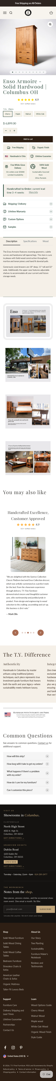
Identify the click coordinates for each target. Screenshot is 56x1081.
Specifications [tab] (30, 241)
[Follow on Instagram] (13, 1047)
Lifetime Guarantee (12, 1019)
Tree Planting (37, 943)
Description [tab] (11, 241)
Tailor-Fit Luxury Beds (13, 989)
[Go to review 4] (31, 632)
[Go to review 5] (33, 632)
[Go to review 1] (22, 632)
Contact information (27, 1072)
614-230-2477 (41, 874)
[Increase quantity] (14, 130)
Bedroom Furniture (12, 961)
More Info (33, 192)
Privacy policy (40, 1069)
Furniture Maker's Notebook (39, 956)
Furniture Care (10, 1005)
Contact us (43, 743)
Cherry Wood (37, 1010)
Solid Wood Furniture (13, 938)
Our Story (36, 938)
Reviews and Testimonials (37, 965)
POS (28, 1065)
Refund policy (9, 1069)
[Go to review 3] (28, 632)
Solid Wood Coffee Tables (12, 954)
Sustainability (37, 948)
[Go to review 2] (25, 632)
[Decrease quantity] (6, 130)
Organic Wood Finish (41, 1032)
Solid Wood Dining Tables (12, 945)
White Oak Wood (39, 1026)
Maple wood (37, 1021)
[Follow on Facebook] (5, 1047)
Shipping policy (9, 1072)
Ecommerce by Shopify (43, 1065)
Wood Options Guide (41, 1005)
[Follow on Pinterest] (21, 1047)
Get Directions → (14, 838)
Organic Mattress (11, 984)
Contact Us (8, 1030)
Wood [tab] (46, 241)
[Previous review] (15, 633)
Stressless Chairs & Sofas (12, 968)
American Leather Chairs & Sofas (11, 977)
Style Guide (36, 1037)
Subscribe (45, 909)
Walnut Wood (38, 1016)
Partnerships (9, 1024)
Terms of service (24, 1069)
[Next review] (40, 633)
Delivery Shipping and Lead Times (13, 1012)
